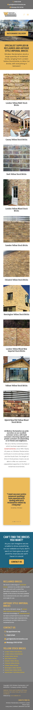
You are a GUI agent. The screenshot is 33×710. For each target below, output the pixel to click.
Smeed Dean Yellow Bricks (13, 670)
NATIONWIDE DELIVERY (16, 33)
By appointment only (13, 632)
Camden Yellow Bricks (12, 661)
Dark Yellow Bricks (11, 658)
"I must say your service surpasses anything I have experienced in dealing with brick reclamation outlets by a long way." (16, 499)
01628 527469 (17, 1)
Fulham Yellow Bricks (11, 665)
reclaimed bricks (10, 449)
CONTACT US (16, 562)
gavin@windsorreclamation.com (17, 4)
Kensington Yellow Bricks (13, 668)
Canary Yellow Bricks (11, 656)
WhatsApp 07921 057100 (17, 7)
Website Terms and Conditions (12, 690)
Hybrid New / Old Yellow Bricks (14, 672)
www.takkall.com (15, 695)
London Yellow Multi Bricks (13, 651)
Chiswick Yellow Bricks (12, 663)
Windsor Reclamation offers (16, 27)
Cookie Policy (15, 692)
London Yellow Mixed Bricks (14, 654)
